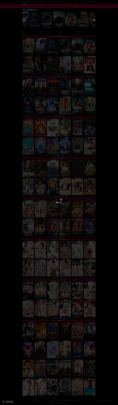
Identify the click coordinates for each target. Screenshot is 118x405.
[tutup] (61, 200)
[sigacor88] (59, 202)
